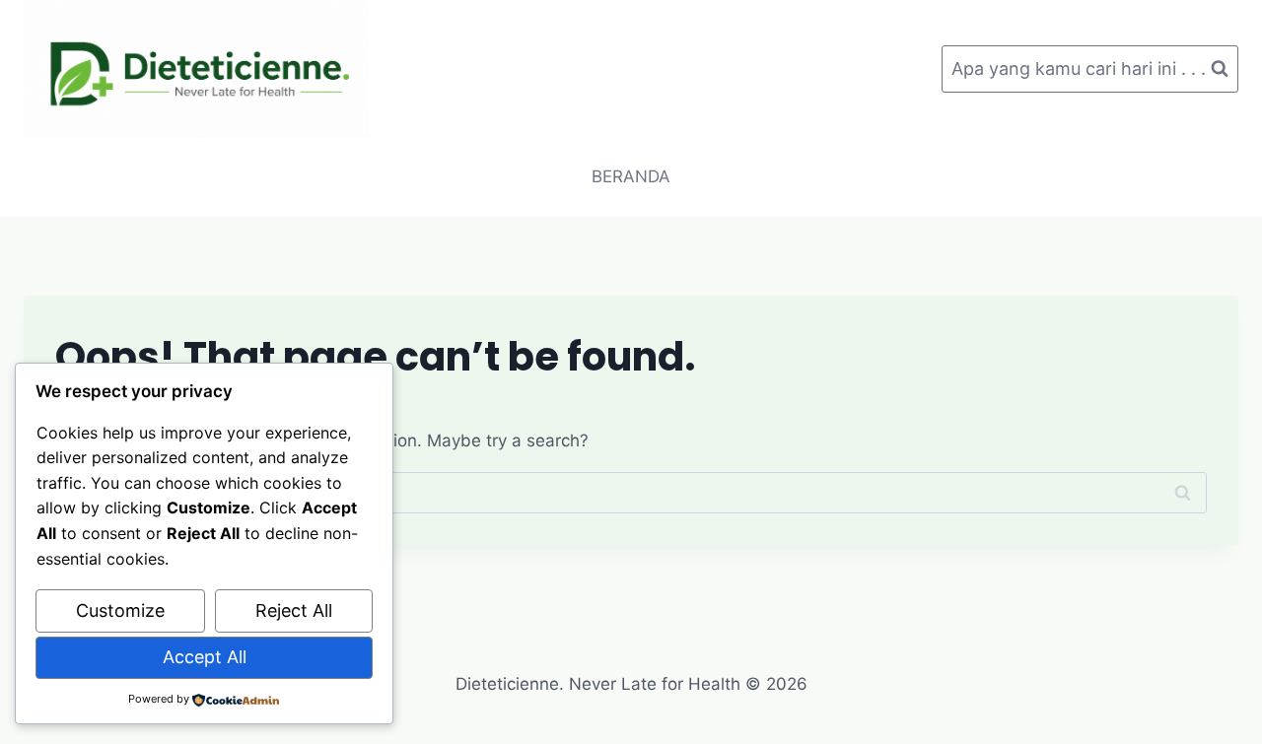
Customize (120, 610)
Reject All (293, 610)
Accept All (204, 656)
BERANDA (631, 176)
